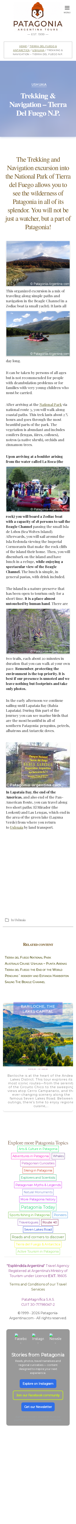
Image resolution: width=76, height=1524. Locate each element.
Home (23, 46)
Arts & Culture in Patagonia (38, 1149)
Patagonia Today (38, 1207)
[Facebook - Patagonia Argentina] (21, 1339)
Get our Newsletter (38, 1407)
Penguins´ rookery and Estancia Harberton (37, 976)
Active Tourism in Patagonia (38, 1251)
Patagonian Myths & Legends (38, 1185)
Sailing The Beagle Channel (25, 982)
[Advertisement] (38, 873)
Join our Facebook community (38, 1395)
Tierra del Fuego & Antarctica (38, 1244)
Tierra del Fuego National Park (28, 957)
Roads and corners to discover (38, 1237)
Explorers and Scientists (38, 1178)
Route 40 (49, 1222)
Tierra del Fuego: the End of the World (33, 970)
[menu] (67, 7)
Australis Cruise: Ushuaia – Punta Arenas (36, 963)
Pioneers (60, 1215)
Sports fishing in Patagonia (30, 1215)
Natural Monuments (38, 1192)
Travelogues (28, 1222)
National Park (50, 404)
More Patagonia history (38, 1199)
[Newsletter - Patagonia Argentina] (55, 1339)
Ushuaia (38, 50)
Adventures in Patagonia (30, 1156)
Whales (58, 1156)
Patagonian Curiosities (38, 1163)
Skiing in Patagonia (38, 1170)
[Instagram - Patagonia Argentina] (38, 1339)
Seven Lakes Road (38, 1229)
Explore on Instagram (38, 1384)
